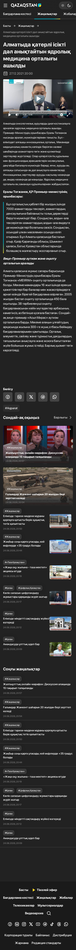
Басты (7, 25)
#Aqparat (11, 408)
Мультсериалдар (50, 905)
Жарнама (21, 943)
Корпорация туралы (18, 935)
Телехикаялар (23, 905)
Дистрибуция (62, 935)
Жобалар (66, 898)
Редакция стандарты (46, 943)
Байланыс (43, 935)
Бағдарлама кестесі (17, 14)
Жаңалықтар (47, 14)
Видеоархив (34, 913)
